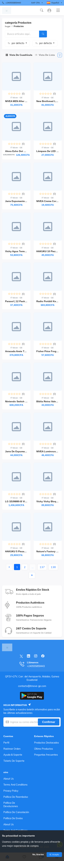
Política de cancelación (16, 812)
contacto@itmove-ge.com (32, 686)
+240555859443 (13, 2)
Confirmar (48, 722)
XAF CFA (35, 2)
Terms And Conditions (15, 784)
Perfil (6, 742)
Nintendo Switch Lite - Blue (21, 401)
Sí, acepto (54, 854)
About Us (8, 778)
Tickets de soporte (13, 760)
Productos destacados (46, 742)
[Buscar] (43, 34)
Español (55, 2)
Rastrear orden (11, 748)
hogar (7, 26)
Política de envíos (13, 818)
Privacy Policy (10, 790)
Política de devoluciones (10, 804)
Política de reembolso (15, 796)
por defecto (18, 43)
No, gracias (38, 854)
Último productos (43, 748)
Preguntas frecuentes (46, 754)
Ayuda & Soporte (12, 754)
